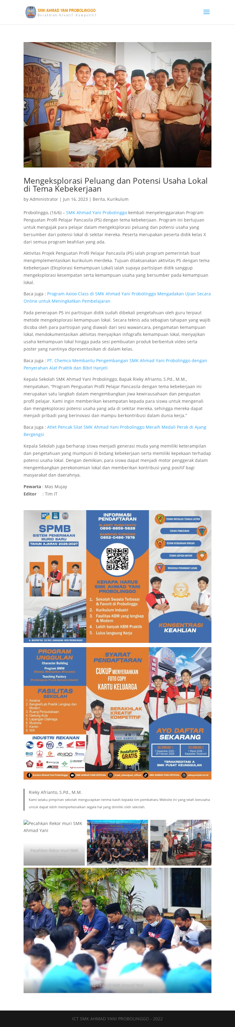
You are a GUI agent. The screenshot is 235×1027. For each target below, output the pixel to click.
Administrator (44, 199)
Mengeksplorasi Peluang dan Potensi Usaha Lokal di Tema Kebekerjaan (116, 184)
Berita (99, 199)
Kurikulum (118, 199)
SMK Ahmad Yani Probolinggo (96, 212)
